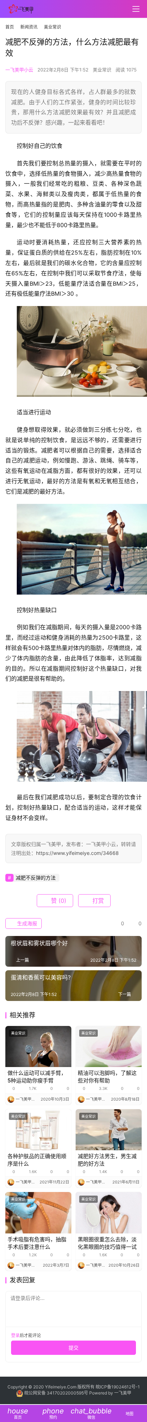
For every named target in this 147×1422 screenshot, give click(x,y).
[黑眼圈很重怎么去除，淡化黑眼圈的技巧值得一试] (109, 1212)
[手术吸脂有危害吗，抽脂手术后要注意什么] (38, 1212)
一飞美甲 (122, 1393)
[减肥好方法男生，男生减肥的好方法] (109, 1130)
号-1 (135, 1387)
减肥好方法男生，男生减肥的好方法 (107, 1160)
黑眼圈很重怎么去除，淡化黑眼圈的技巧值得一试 (107, 1243)
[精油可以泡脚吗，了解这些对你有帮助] (109, 1046)
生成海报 (26, 923)
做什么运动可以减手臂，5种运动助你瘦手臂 (36, 1077)
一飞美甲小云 (19, 69)
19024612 (121, 1387)
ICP (103, 1387)
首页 (9, 27)
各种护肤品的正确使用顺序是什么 (36, 1160)
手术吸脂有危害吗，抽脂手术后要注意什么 (36, 1243)
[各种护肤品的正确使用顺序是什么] (38, 1130)
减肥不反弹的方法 (36, 878)
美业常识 (102, 69)
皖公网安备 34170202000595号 (56, 1393)
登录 (15, 1335)
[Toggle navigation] (135, 8)
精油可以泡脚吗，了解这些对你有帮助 (107, 1077)
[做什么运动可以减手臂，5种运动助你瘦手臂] (38, 1046)
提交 (73, 1348)
